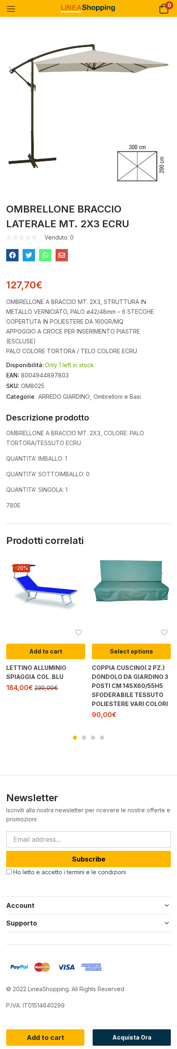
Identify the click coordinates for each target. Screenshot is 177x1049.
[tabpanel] (45, 628)
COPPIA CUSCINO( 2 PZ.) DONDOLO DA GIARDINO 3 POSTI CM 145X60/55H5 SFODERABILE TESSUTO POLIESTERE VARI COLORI (130, 685)
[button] (163, 8)
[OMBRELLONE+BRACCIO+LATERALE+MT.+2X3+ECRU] (29, 255)
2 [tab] (84, 738)
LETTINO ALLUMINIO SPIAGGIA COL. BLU (36, 672)
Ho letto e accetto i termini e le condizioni (69, 871)
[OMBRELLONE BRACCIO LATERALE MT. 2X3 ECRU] (12, 255)
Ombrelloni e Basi (117, 396)
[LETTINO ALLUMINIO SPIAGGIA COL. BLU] (45, 584)
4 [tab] (102, 738)
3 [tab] (93, 738)
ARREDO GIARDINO (64, 396)
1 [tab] (75, 738)
